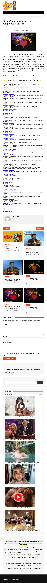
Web (4, 347)
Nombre (5, 336)
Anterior (7, 228)
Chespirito (26, 27)
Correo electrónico (7, 342)
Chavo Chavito (7, 27)
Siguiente (39, 228)
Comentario (6, 324)
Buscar (6, 379)
